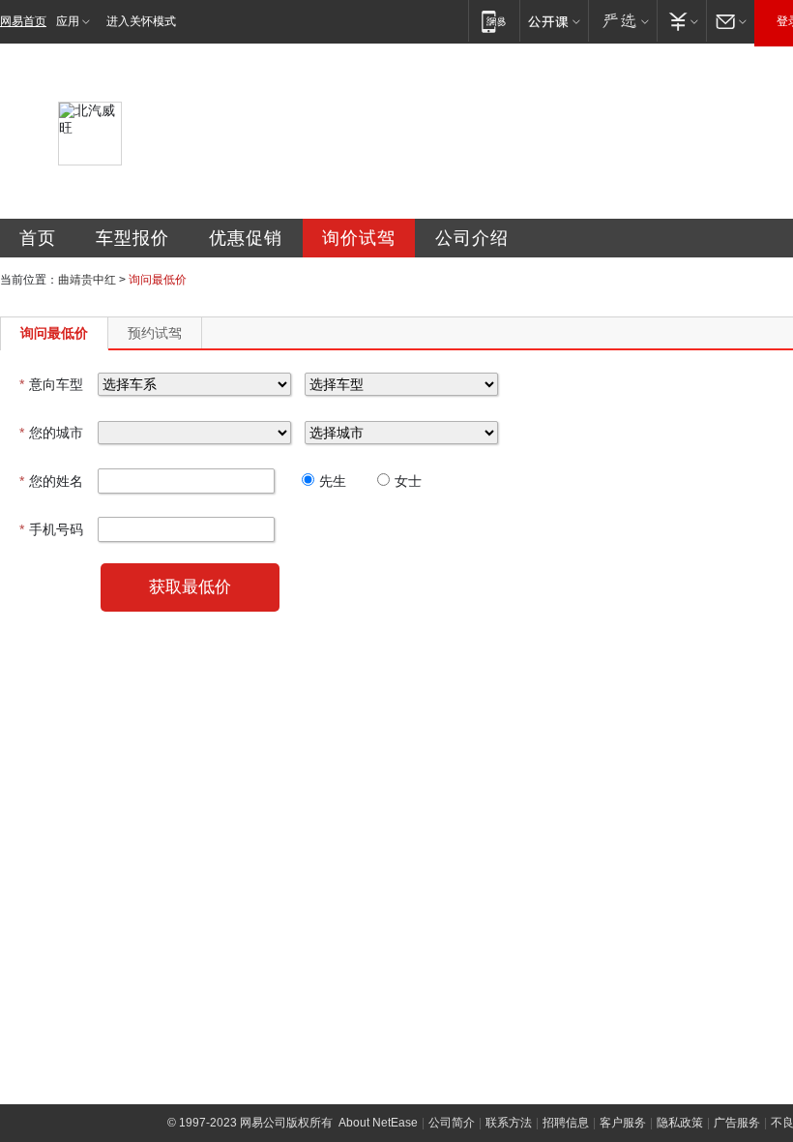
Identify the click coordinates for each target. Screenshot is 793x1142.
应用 (67, 21)
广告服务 (737, 1122)
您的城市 (51, 432)
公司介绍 (472, 238)
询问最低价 (54, 333)
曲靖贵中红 (87, 279)
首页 (37, 238)
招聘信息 (566, 1122)
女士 (408, 481)
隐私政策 (680, 1122)
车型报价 (132, 238)
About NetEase (378, 1122)
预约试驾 (155, 333)
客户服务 (623, 1122)
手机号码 (51, 529)
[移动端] (493, 21)
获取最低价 (190, 587)
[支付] (681, 21)
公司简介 (451, 1122)
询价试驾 (359, 238)
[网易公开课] (553, 21)
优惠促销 (245, 238)
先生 (332, 481)
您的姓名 (51, 481)
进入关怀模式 (141, 21)
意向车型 (51, 384)
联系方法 (508, 1122)
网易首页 (23, 21)
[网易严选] (622, 21)
